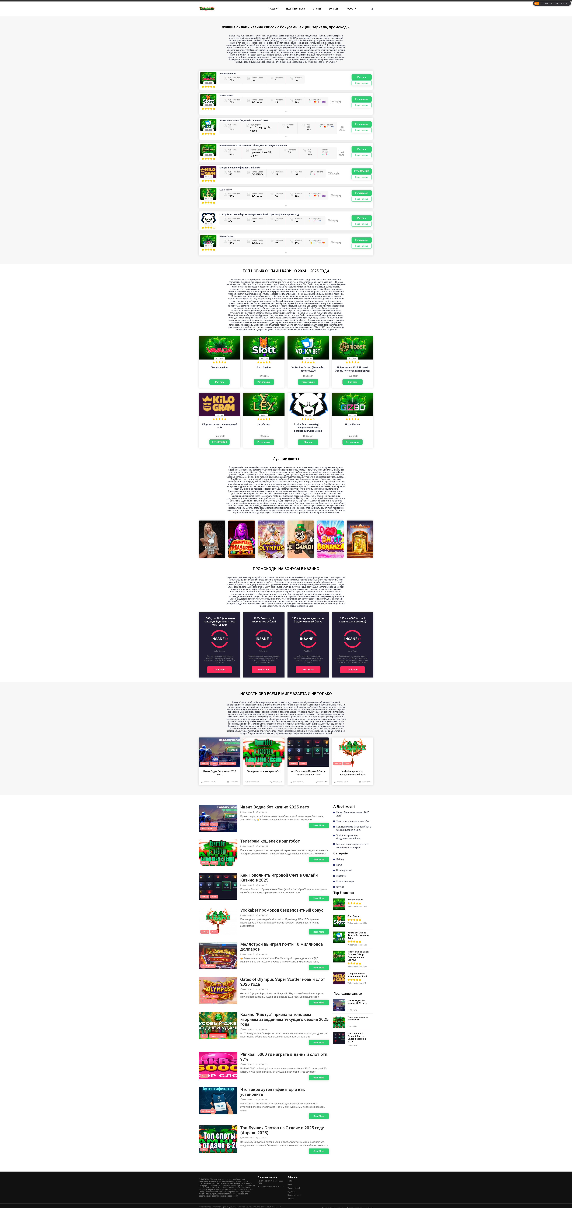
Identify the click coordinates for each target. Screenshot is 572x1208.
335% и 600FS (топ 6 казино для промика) (352, 620)
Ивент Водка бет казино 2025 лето (219, 773)
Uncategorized (208, 966)
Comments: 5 (253, 782)
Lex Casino (225, 189)
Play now (361, 77)
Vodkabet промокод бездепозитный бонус (352, 773)
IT (541, 3)
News (214, 764)
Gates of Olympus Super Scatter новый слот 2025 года (282, 982)
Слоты (317, 9)
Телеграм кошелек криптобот (263, 771)
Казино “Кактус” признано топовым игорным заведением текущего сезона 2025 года (284, 1019)
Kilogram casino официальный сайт (239, 167)
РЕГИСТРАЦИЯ (361, 171)
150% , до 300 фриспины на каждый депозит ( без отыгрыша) (220, 621)
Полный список (295, 9)
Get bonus (219, 669)
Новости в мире (227, 764)
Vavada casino (227, 73)
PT (567, 3)
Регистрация (361, 99)
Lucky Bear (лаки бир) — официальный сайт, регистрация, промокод (259, 214)
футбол (340, 886)
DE (552, 3)
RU (536, 3)
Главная (273, 9)
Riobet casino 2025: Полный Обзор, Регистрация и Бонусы (253, 145)
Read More (318, 825)
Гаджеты (341, 875)
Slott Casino (226, 95)
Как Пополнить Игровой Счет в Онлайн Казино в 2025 (308, 773)
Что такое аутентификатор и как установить (272, 1092)
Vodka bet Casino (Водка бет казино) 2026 (243, 120)
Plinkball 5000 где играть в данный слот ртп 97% (283, 1057)
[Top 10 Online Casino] (207, 8)
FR (557, 3)
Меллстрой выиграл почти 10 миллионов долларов (281, 947)
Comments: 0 (209, 782)
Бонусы (333, 9)
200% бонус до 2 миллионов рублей (264, 620)
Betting (205, 764)
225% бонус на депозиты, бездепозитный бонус (308, 620)
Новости (351, 9)
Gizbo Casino (226, 236)
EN (546, 3)
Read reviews (361, 83)
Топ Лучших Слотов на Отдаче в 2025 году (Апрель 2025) (282, 1130)
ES (562, 3)
